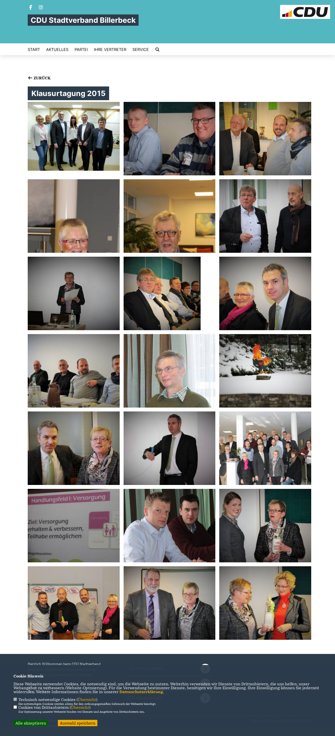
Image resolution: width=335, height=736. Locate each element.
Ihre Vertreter (110, 49)
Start (34, 49)
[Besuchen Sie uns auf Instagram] (41, 8)
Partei (81, 49)
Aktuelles (57, 49)
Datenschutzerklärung (141, 691)
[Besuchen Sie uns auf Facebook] (31, 8)
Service (140, 49)
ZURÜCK (42, 78)
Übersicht (87, 699)
